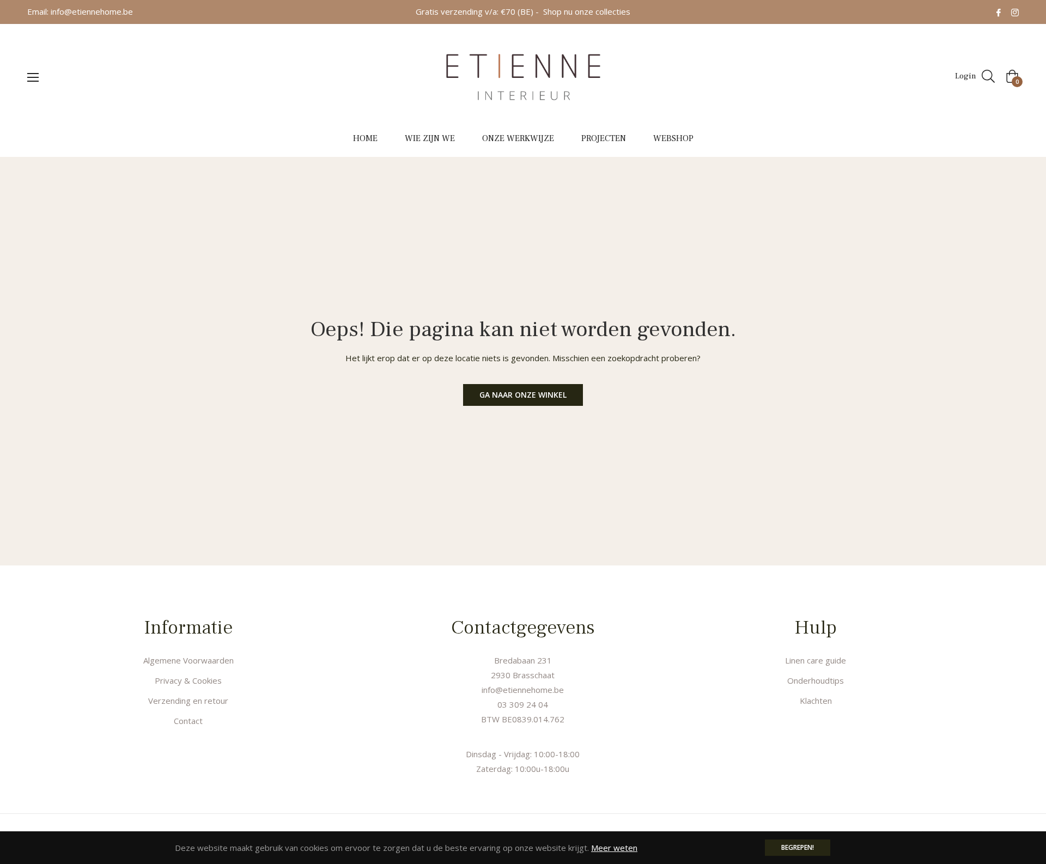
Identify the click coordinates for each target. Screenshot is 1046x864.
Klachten (816, 700)
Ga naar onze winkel (523, 395)
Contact (188, 720)
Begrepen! (797, 847)
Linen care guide (815, 660)
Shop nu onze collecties (586, 11)
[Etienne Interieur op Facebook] (998, 11)
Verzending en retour (188, 700)
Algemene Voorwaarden (188, 660)
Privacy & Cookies (188, 680)
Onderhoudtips (815, 680)
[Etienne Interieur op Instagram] (1015, 11)
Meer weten (614, 847)
